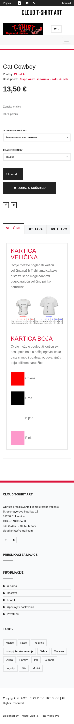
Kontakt (66, 3)
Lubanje (49, 659)
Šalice (43, 651)
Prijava (7, 3)
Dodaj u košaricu (32, 187)
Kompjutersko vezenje (19, 651)
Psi (36, 659)
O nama (12, 585)
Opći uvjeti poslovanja (20, 607)
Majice (10, 642)
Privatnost (13, 613)
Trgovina (38, 642)
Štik (24, 668)
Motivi (36, 668)
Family (23, 659)
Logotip (10, 668)
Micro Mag (28, 715)
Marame (59, 651)
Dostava (12, 592)
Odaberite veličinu (14, 130)
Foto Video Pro (49, 715)
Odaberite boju (12, 150)
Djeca (9, 659)
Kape (23, 642)
